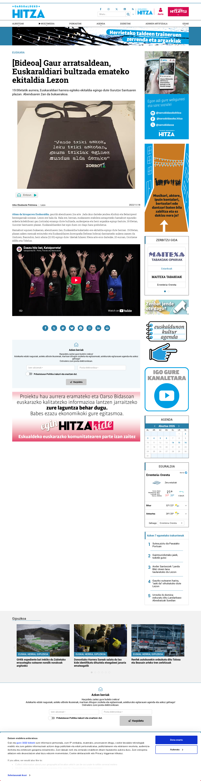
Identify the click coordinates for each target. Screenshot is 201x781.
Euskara (18, 52)
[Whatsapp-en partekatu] (89, 328)
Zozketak (125, 23)
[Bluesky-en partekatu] (72, 328)
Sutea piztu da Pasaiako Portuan (166, 545)
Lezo (43, 205)
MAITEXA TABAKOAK (167, 277)
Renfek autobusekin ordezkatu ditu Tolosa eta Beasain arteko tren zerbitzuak (156, 661)
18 (139, 205)
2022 (131, 205)
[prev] (154, 426)
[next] (179, 426)
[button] (171, 523)
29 (162, 434)
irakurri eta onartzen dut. (55, 374)
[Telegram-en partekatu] (81, 328)
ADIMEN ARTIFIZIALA (156, 23)
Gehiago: (153, 523)
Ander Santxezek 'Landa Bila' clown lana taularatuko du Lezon (166, 569)
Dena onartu (176, 740)
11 (136, 205)
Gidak (185, 23)
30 (168, 434)
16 (186, 443)
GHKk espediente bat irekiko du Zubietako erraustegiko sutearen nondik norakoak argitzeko (41, 662)
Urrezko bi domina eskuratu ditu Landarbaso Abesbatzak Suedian (166, 597)
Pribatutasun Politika (44, 374)
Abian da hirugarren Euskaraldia (30, 214)
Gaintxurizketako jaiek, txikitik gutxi (165, 556)
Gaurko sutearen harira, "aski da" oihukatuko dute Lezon (166, 583)
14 (173, 443)
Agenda (101, 23)
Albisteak (18, 23)
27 (149, 434)
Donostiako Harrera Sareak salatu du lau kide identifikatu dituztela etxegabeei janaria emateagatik (100, 662)
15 (179, 443)
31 (174, 434)
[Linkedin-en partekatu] (98, 328)
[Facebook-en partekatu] (45, 328)
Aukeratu (175, 749)
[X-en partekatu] (54, 328)
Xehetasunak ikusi (17, 775)
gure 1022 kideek (25, 743)
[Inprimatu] (107, 328)
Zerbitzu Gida (166, 240)
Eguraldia (167, 466)
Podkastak (75, 23)
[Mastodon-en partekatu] (63, 328)
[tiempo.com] (186, 472)
